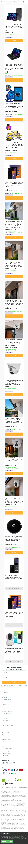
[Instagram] (7, 763)
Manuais (4, 746)
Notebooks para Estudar (8, 725)
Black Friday (5, 720)
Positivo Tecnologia (7, 711)
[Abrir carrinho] (23, 2)
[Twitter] (10, 763)
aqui (17, 838)
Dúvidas (4, 741)
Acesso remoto (6, 739)
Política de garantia (6, 699)
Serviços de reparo (6, 753)
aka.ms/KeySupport (21, 803)
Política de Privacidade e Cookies (10, 702)
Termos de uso (5, 697)
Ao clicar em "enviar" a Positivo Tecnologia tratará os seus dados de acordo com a (14, 686)
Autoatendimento (6, 732)
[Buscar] (5, 2)
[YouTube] (14, 763)
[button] (26, 2)
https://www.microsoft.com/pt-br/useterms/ (18, 810)
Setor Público (5, 716)
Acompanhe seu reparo (8, 734)
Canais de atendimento (7, 737)
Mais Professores (6, 723)
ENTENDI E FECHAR (7, 841)
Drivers (4, 744)
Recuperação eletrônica (8, 748)
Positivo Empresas (6, 713)
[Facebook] (3, 763)
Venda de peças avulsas (8, 751)
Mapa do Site (5, 704)
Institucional (5, 695)
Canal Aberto (5, 755)
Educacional (5, 718)
